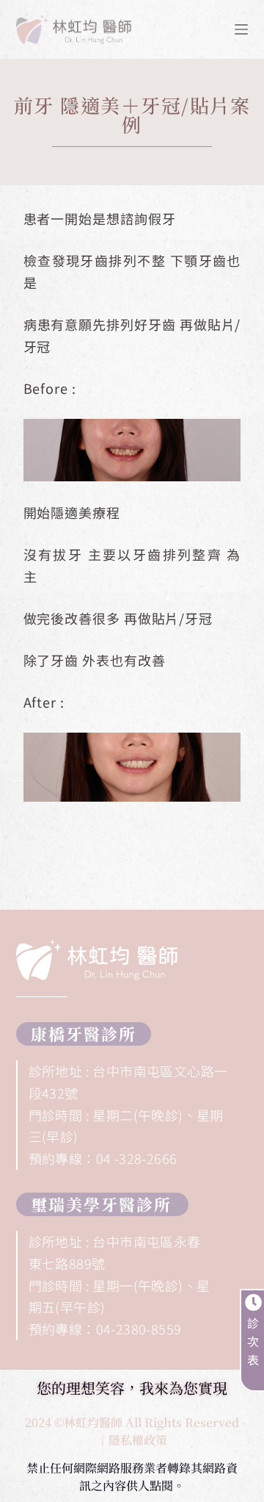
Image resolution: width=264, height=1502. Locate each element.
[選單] (241, 29)
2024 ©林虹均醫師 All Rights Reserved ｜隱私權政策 (132, 1431)
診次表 (253, 1341)
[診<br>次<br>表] (253, 1302)
